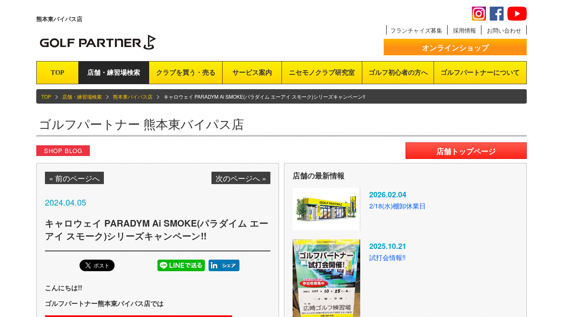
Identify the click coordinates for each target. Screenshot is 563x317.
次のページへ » (241, 178)
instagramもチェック (479, 14)
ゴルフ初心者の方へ (398, 72)
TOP (57, 72)
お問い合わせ (504, 30)
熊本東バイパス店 (132, 96)
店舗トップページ (466, 151)
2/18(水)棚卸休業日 (397, 206)
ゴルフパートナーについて (480, 72)
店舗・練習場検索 (113, 72)
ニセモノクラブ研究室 (322, 72)
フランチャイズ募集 (416, 30)
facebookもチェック (497, 14)
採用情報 (464, 30)
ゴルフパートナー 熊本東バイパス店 (141, 123)
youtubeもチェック (517, 14)
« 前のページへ (74, 178)
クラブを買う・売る (186, 72)
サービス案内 (252, 72)
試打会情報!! (387, 257)
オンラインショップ (455, 47)
